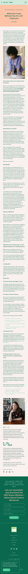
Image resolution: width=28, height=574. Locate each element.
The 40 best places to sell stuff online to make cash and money (15, 321)
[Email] (12, 472)
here (6, 381)
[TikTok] (6, 472)
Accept (6, 569)
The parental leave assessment (13, 389)
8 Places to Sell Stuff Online (13, 318)
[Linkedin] (9, 472)
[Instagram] (3, 472)
